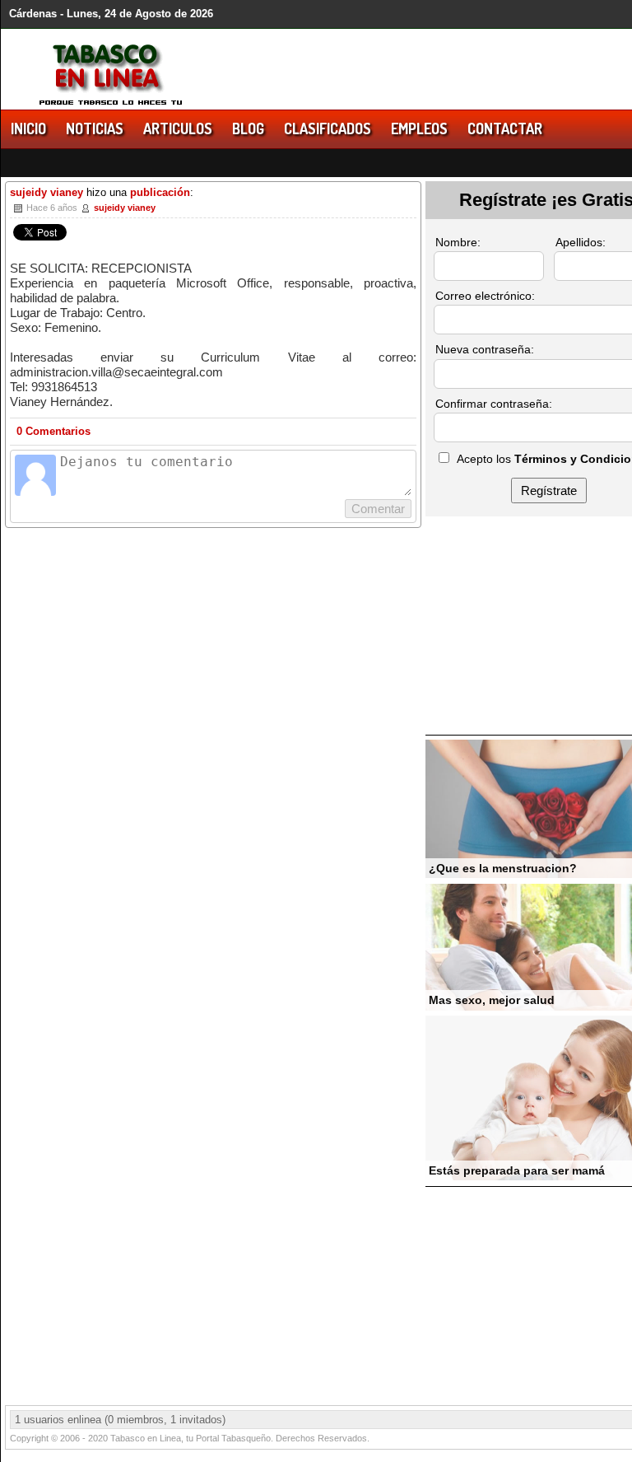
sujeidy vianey (46, 192)
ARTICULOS (177, 128)
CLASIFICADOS (327, 128)
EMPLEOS (419, 128)
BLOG (248, 128)
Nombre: (458, 242)
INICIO (28, 128)
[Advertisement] (528, 628)
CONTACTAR (504, 128)
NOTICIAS (94, 128)
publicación (160, 192)
